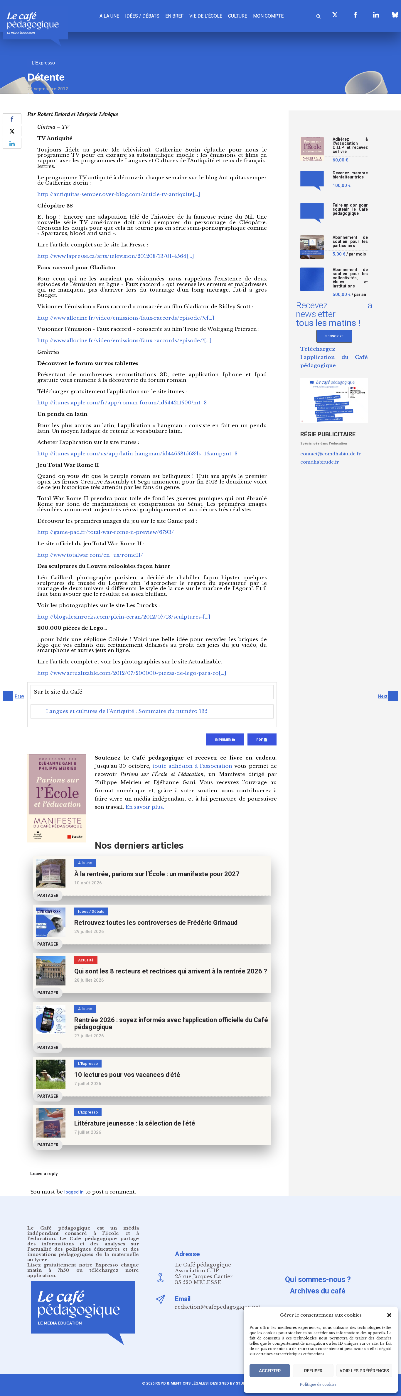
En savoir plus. (144, 807)
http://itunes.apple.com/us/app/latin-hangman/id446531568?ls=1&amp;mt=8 (137, 454)
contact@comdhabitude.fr (330, 454)
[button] (389, 1315)
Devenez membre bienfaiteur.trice (350, 175)
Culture (237, 16)
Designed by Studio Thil (234, 1383)
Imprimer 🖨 (225, 740)
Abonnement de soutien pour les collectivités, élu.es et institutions (350, 278)
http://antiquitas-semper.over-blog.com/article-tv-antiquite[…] (118, 194)
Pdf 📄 (262, 740)
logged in (74, 1192)
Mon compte (268, 16)
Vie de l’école (205, 16)
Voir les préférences (364, 1370)
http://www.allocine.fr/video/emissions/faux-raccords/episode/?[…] (124, 341)
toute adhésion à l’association (192, 766)
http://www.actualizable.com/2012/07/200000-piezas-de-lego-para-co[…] (131, 673)
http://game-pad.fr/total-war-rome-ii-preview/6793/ (105, 532)
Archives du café (318, 1291)
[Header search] (318, 15)
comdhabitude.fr (319, 462)
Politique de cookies (318, 1384)
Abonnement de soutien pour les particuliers (350, 241)
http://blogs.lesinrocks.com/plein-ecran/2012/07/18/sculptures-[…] (123, 617)
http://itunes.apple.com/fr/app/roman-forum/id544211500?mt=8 (122, 403)
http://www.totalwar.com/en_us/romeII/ (90, 555)
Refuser (313, 1370)
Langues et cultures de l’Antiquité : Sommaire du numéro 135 (127, 711)
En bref (174, 16)
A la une (109, 16)
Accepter (270, 1370)
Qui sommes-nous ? (318, 1279)
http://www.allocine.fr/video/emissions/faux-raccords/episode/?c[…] (125, 318)
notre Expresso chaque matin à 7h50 (83, 1267)
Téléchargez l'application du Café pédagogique (334, 357)
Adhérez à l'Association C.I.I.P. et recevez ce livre (350, 145)
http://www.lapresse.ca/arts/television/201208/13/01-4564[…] (115, 256)
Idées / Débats (142, 16)
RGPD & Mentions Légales (181, 1383)
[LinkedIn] (376, 14)
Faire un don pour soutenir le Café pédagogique (350, 209)
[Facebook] (355, 14)
